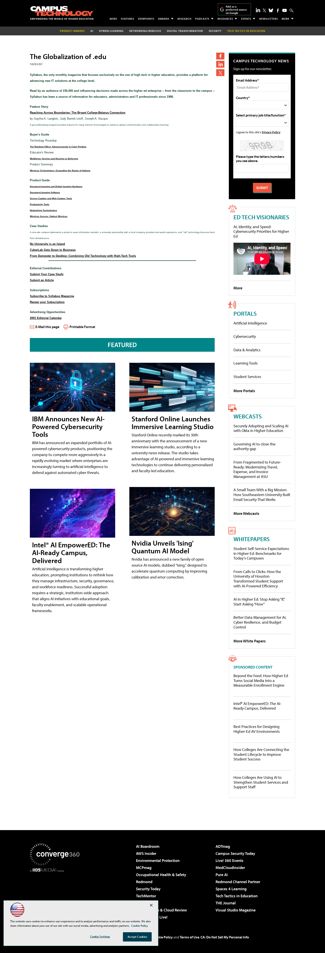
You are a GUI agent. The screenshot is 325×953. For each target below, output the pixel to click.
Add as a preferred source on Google (236, 9)
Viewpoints (146, 18)
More (285, 18)
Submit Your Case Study (46, 274)
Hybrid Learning (111, 30)
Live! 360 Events (229, 860)
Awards (163, 18)
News (113, 18)
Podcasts (202, 18)
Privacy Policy (271, 132)
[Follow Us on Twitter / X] (264, 10)
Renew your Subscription (47, 302)
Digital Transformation (185, 30)
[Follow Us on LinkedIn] (258, 10)
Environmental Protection (158, 860)
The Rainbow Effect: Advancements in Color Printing (58, 146)
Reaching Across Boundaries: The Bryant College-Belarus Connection (77, 112)
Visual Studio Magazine (236, 910)
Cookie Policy (163, 937)
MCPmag (143, 867)
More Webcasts (246, 513)
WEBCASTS (247, 416)
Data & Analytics (246, 349)
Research (184, 18)
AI (91, 30)
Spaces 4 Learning (231, 888)
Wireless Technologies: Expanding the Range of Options (60, 170)
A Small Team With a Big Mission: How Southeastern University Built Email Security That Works (261, 494)
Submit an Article (42, 280)
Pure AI (222, 874)
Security (215, 30)
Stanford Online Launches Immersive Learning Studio (173, 422)
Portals (245, 313)
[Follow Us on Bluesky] (271, 10)
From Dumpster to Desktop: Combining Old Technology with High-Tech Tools (83, 256)
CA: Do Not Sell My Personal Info (225, 937)
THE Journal (226, 902)
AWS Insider (146, 853)
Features (127, 18)
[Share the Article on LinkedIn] (220, 64)
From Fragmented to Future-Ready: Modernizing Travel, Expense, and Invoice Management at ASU (257, 469)
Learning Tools (245, 363)
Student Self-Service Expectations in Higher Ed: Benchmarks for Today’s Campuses (261, 553)
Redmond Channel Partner (238, 881)
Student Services (247, 376)
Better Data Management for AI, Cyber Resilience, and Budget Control (259, 622)
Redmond (144, 881)
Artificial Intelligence (250, 323)
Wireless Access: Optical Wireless (48, 216)
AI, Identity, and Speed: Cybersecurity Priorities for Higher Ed (261, 231)
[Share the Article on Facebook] (220, 56)
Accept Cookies (137, 936)
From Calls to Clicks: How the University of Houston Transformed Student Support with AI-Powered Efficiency (258, 578)
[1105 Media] (56, 894)
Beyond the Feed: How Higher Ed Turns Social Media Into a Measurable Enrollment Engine (260, 680)
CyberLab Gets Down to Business (53, 250)
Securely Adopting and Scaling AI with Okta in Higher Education (260, 428)
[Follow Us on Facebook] (278, 10)
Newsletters (268, 18)
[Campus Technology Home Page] (62, 13)
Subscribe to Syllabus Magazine (52, 296)
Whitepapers (251, 539)
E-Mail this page (47, 327)
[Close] (151, 905)
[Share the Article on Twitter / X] (220, 72)
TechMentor (146, 895)
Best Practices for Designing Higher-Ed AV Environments (256, 729)
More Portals (244, 390)
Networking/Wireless (145, 30)
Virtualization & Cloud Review (161, 910)
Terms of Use (189, 937)
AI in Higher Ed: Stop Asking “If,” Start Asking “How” (259, 602)
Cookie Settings (100, 936)
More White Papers (249, 641)
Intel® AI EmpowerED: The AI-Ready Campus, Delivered (71, 552)
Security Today (148, 888)
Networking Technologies (43, 210)
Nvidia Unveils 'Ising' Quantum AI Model (162, 547)
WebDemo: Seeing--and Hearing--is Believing (54, 158)
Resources (225, 18)
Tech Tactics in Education (237, 895)
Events (246, 18)
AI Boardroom (147, 846)
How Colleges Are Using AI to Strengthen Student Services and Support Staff (260, 782)
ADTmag (223, 846)
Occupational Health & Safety (161, 874)
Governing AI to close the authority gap (254, 446)
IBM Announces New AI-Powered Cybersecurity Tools (68, 426)
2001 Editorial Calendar (46, 318)
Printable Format (82, 327)
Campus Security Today (235, 853)
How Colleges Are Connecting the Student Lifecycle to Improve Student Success (261, 754)
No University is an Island (47, 244)
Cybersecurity (244, 336)
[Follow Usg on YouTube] (284, 10)
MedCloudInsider (230, 867)
